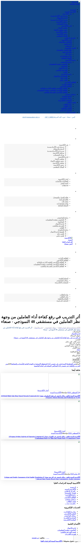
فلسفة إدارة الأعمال (61, 76)
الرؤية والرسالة (62, 18)
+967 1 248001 (49, 117)
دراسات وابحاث (70, 94)
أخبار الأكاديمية (67, 40)
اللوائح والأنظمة (66, 108)
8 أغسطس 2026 (74, 433)
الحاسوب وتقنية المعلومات (58, 64)
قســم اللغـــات (70, 534)
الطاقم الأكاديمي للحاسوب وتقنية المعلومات (52, 90)
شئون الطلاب (71, 102)
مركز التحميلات (62, 24)
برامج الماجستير (66, 62)
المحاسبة (64, 66)
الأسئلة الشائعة (66, 58)
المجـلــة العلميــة (70, 518)
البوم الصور (68, 44)
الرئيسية (73, 10)
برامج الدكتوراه (66, 74)
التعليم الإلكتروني (70, 514)
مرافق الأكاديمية (62, 22)
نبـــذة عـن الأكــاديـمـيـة (59, 16)
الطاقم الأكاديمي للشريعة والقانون (56, 92)
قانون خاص (64, 80)
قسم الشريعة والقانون (68, 532)
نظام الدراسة (67, 52)
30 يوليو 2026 (75, 474)
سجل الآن (68, 54)
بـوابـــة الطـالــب (70, 512)
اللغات (65, 72)
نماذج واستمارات (66, 56)
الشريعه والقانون (62, 70)
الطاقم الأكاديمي (70, 82)
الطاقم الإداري (67, 84)
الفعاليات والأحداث (65, 42)
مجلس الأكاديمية (62, 32)
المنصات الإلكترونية (65, 100)
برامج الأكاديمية (70, 60)
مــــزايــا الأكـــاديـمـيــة (59, 20)
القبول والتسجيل (70, 48)
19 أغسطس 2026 (73, 392)
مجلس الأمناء (63, 28)
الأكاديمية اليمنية (70, 12)
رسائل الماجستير (66, 98)
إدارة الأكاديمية (67, 26)
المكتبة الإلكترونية (70, 520)
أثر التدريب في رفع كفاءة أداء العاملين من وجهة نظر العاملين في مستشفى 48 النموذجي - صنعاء (47, 338)
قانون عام (64, 78)
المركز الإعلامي (70, 38)
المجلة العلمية (67, 96)
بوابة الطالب (67, 104)
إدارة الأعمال (63, 68)
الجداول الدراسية (66, 110)
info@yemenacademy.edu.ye (31, 117)
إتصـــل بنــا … (70, 112)
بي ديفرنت (35, 538)
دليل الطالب (67, 106)
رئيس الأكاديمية (62, 34)
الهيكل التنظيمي (62, 36)
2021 (78, 350)
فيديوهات (68, 46)
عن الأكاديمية (67, 14)
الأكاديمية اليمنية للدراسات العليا (51, 541)
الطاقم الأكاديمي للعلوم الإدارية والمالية (54, 88)
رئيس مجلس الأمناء (61, 30)
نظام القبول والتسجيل (64, 50)
